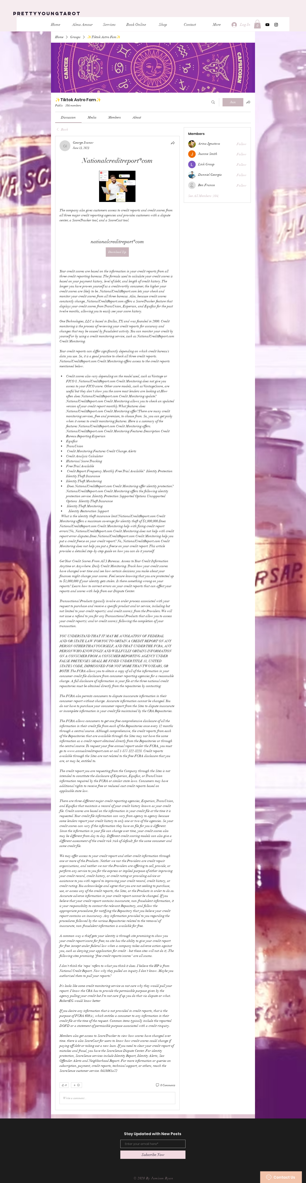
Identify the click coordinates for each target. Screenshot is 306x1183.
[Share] (172, 142)
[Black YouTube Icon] (267, 24)
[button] (257, 24)
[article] (117, 623)
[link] (68, 117)
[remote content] (117, 187)
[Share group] (248, 102)
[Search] (213, 102)
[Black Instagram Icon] (276, 24)
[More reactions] (76, 1085)
